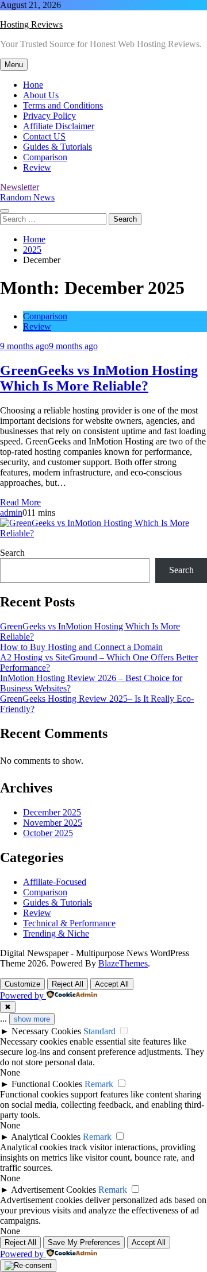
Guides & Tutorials (57, 147)
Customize (22, 984)
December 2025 (52, 812)
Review (37, 167)
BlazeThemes (123, 963)
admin (11, 512)
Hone (33, 85)
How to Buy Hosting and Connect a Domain (81, 647)
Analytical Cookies (45, 1137)
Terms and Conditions (63, 105)
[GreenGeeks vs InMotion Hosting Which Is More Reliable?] (103, 533)
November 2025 (52, 823)
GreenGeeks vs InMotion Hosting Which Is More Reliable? (99, 378)
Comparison (45, 157)
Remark (99, 1084)
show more (32, 1019)
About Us (41, 95)
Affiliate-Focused (54, 882)
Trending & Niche (56, 933)
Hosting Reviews (31, 24)
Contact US (44, 136)
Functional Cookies (47, 1084)
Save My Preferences (84, 1242)
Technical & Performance (69, 923)
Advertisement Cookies (53, 1189)
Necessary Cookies (46, 1031)
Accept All (112, 984)
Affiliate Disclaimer (58, 126)
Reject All (67, 984)
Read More (20, 502)
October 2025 (48, 833)
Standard (99, 1031)
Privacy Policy (49, 116)
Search (12, 553)
